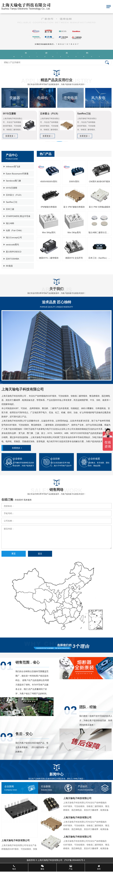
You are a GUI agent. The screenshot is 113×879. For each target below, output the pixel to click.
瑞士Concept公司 (14, 237)
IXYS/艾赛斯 (11, 188)
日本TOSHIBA (12, 259)
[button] (48, 141)
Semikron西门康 (13, 181)
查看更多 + (17, 448)
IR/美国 (9, 266)
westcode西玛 (12, 244)
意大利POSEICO (13, 251)
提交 (40, 553)
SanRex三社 (11, 202)
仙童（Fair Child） (14, 230)
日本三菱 (10, 209)
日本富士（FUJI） (14, 195)
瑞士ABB (10, 223)
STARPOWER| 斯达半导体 (18, 216)
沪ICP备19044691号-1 (75, 860)
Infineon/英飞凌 (13, 166)
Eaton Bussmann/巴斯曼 (17, 173)
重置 (13, 553)
